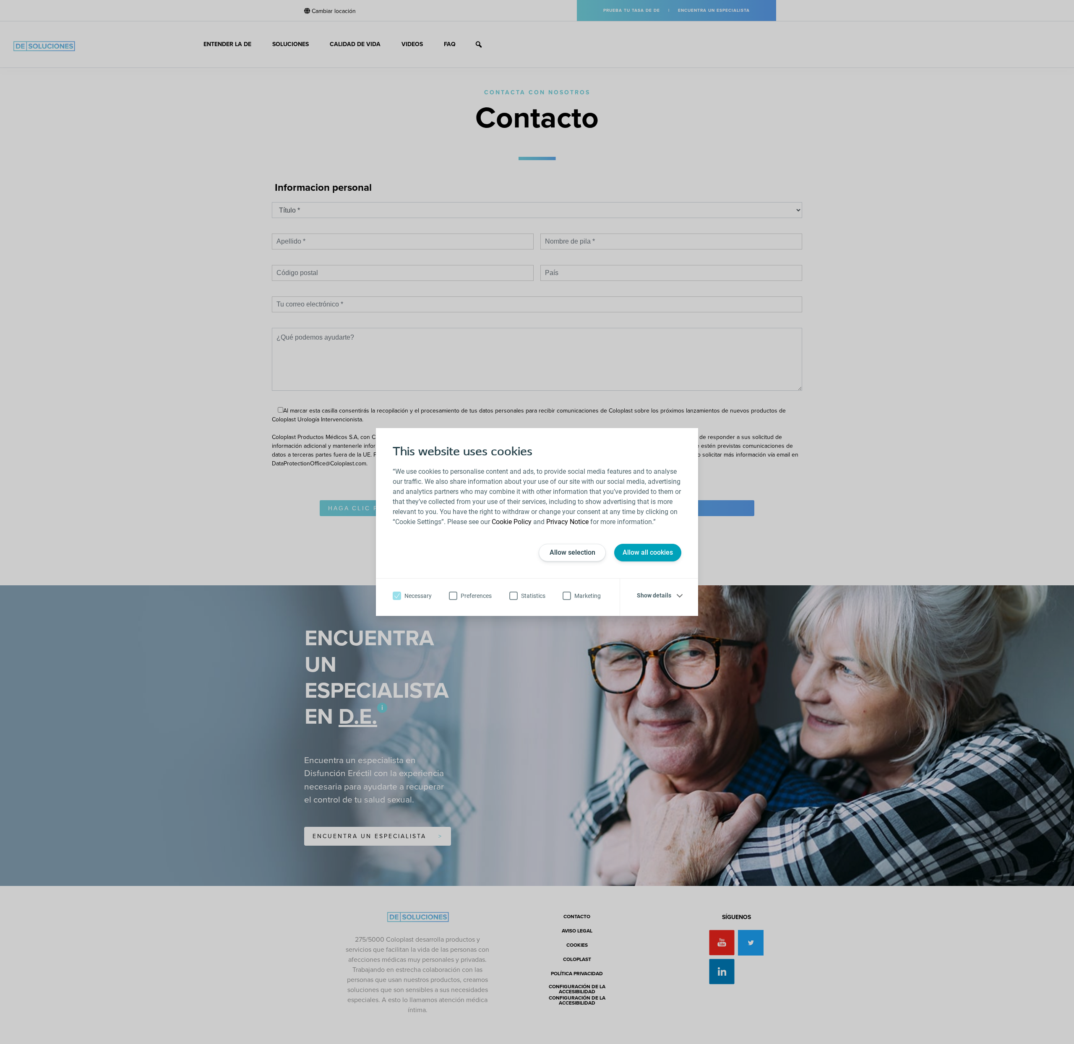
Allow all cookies (648, 552)
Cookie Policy (512, 522)
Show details (654, 595)
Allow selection (572, 552)
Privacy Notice (567, 522)
